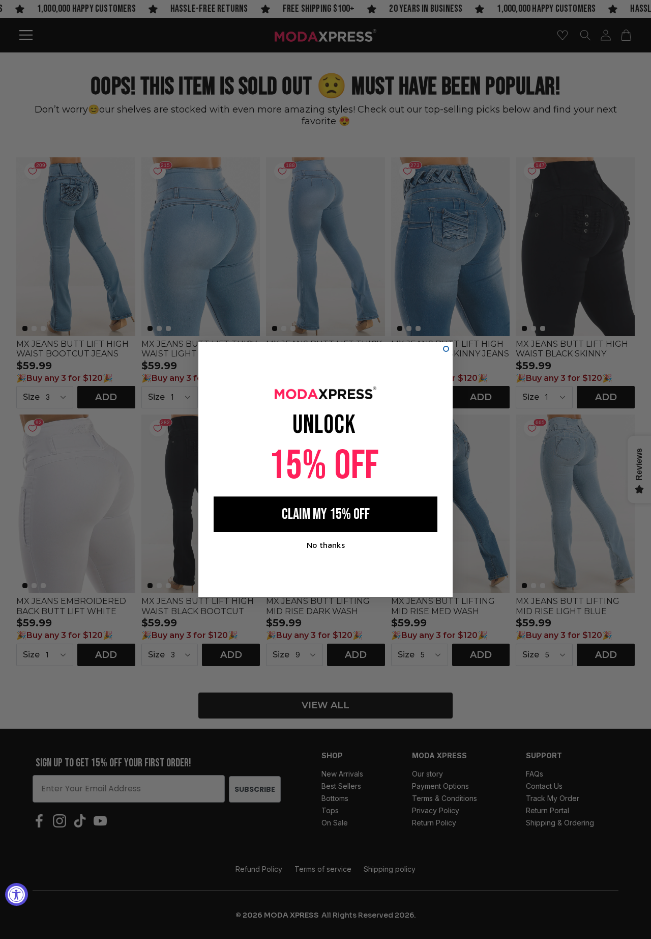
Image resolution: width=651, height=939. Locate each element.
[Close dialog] (446, 348)
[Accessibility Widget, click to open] (16, 894)
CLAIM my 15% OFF (326, 514)
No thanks (326, 544)
